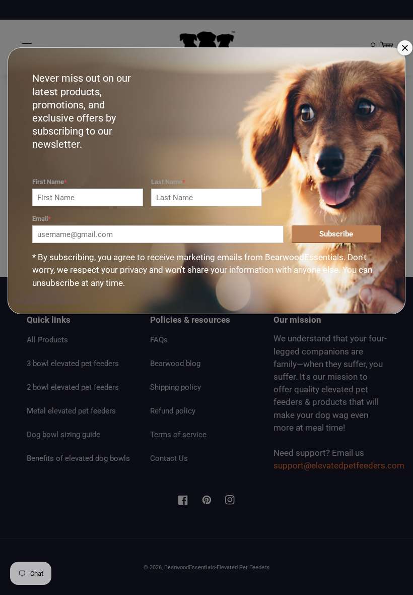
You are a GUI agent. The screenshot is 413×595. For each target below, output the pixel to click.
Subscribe (336, 234)
